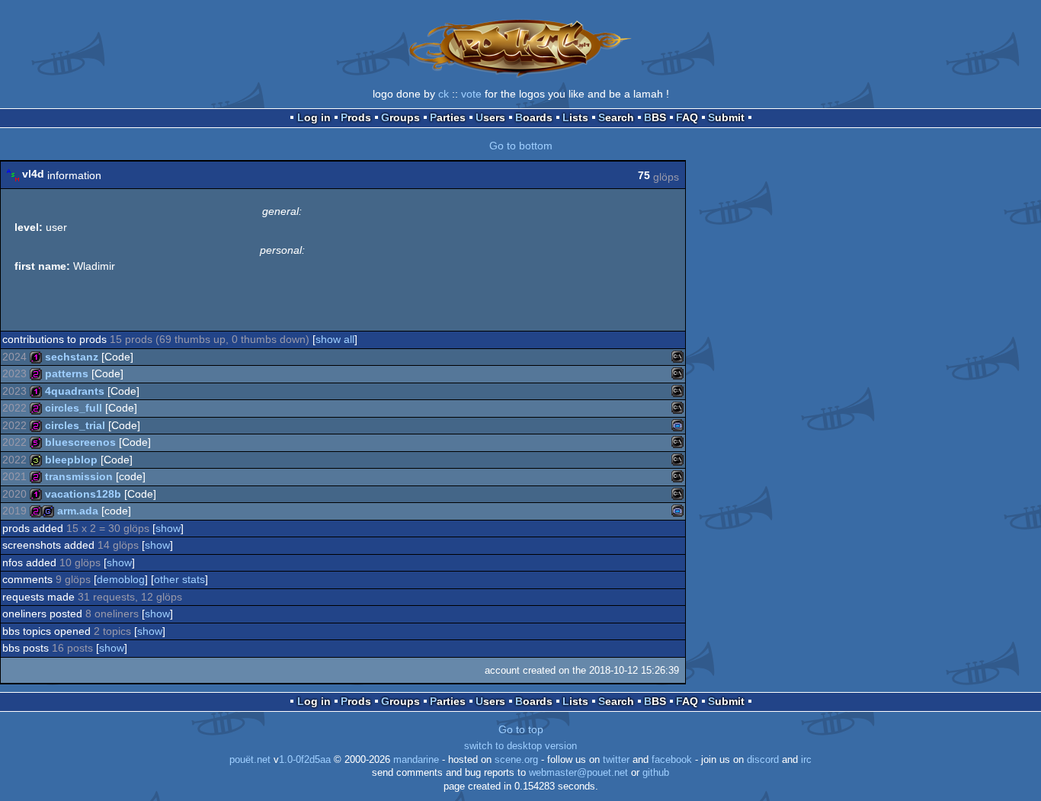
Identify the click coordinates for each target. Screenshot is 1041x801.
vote (471, 94)
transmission (79, 476)
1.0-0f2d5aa (305, 760)
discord (763, 760)
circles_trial (75, 425)
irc (806, 760)
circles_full (73, 408)
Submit (726, 117)
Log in (314, 117)
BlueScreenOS (80, 442)
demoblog (121, 579)
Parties (448, 117)
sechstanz (71, 357)
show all (335, 339)
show (168, 528)
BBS (655, 117)
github (655, 772)
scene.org (516, 760)
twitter (616, 760)
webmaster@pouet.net (578, 772)
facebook (672, 760)
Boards (534, 117)
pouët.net (250, 760)
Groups (400, 117)
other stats (179, 579)
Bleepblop (71, 459)
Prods (356, 117)
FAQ (687, 117)
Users (490, 117)
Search (616, 117)
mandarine (416, 760)
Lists (575, 117)
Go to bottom (521, 145)
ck (443, 94)
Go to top (520, 729)
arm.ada (77, 511)
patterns (66, 373)
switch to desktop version (520, 746)
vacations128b (83, 494)
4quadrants (74, 391)
